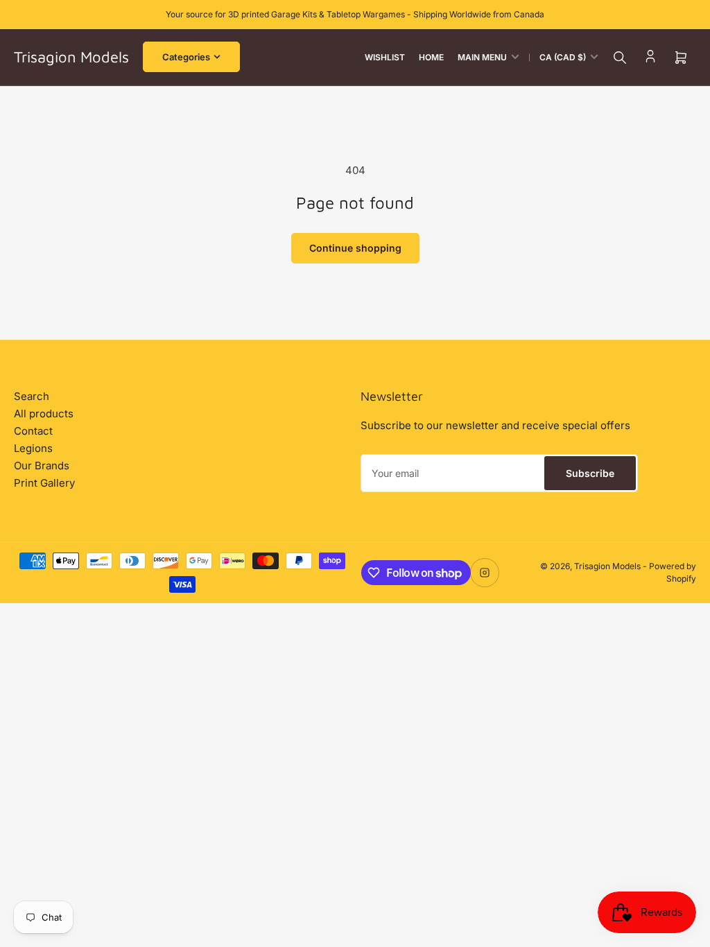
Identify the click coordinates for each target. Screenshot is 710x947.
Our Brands (41, 465)
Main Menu (482, 57)
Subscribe (590, 473)
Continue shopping (355, 248)
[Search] (620, 57)
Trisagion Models (607, 566)
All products (43, 413)
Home (431, 57)
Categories (186, 56)
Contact (33, 430)
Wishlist (385, 57)
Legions (33, 448)
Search (31, 396)
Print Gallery (44, 482)
